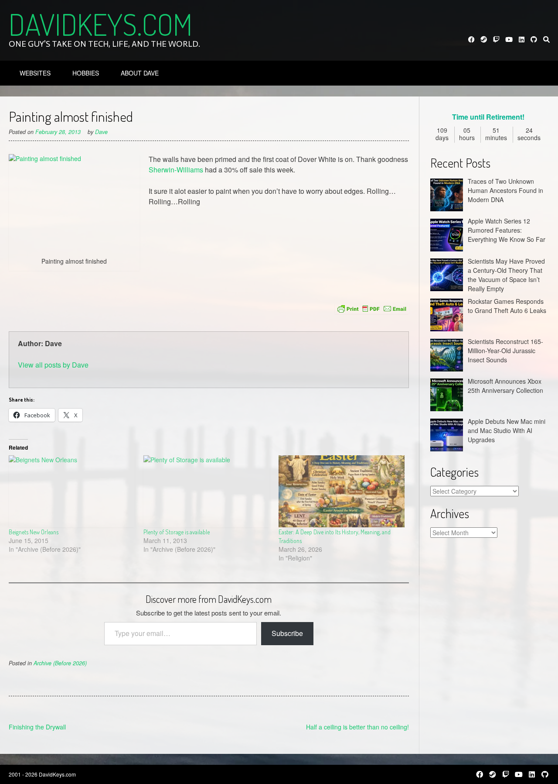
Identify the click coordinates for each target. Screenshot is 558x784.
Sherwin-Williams (176, 170)
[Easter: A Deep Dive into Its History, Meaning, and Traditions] (342, 491)
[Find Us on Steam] (484, 39)
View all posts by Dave (53, 365)
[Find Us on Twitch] (496, 39)
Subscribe (287, 633)
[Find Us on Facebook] (471, 39)
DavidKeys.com (100, 24)
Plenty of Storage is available (176, 532)
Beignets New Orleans (33, 532)
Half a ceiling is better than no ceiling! (357, 726)
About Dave (140, 73)
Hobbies (85, 73)
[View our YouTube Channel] (509, 39)
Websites (35, 73)
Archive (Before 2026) (60, 663)
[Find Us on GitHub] (534, 39)
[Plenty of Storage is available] (206, 491)
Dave (101, 132)
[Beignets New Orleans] (72, 491)
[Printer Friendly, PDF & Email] (372, 308)
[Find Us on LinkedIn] (521, 39)
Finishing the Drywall (37, 726)
